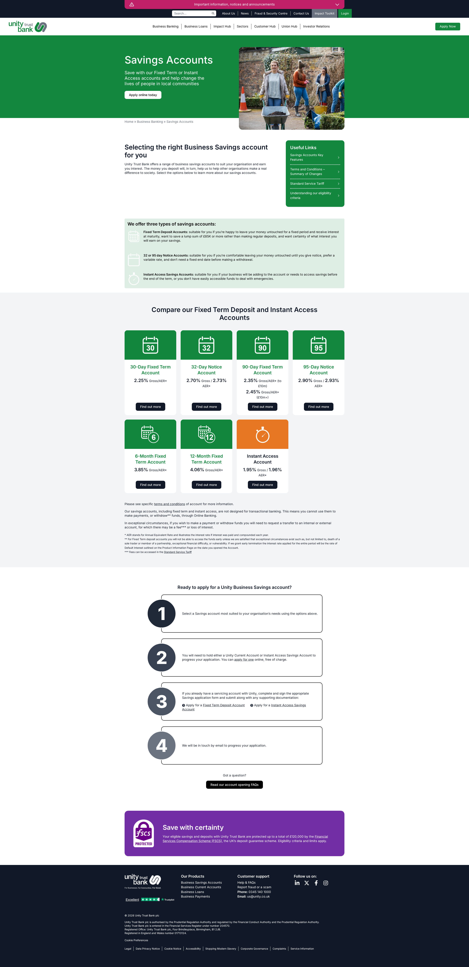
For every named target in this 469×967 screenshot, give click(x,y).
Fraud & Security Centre (271, 13)
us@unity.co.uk (258, 896)
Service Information (302, 948)
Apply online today (143, 95)
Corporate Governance (254, 948)
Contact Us (301, 13)
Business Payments (195, 896)
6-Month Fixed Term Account (150, 459)
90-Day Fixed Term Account (262, 369)
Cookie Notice (172, 948)
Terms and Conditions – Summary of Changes (307, 171)
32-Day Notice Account (206, 369)
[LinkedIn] (297, 883)
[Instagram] (325, 883)
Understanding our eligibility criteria (310, 195)
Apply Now (448, 26)
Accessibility (193, 948)
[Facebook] (316, 883)
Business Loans (196, 26)
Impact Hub (222, 26)
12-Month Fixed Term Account (206, 459)
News (245, 13)
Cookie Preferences (136, 940)
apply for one (244, 659)
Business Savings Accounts (201, 882)
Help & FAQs (246, 882)
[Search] (213, 13)
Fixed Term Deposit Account (224, 705)
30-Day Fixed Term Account (150, 369)
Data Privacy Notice (148, 948)
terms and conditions (169, 504)
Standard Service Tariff (307, 183)
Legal (128, 948)
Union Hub (289, 26)
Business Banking (165, 26)
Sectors (242, 26)
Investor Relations (316, 26)
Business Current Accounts (201, 887)
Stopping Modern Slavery (220, 948)
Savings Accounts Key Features (306, 157)
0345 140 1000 (260, 892)
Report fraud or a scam (254, 887)
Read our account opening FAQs (234, 785)
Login (345, 13)
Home (129, 121)
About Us (228, 13)
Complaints (279, 948)
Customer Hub (265, 26)
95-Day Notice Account (318, 369)
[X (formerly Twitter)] (306, 883)
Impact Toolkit (324, 13)
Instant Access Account (262, 459)
